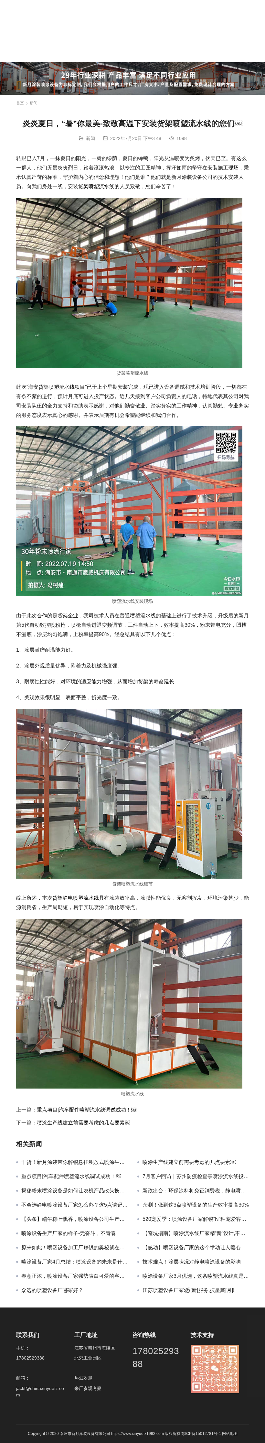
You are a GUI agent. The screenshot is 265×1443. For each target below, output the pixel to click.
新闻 (90, 138)
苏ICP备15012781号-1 (201, 1433)
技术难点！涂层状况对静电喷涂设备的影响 (192, 1261)
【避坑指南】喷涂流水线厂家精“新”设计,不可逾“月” (196, 1233)
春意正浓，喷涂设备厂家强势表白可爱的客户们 (74, 1276)
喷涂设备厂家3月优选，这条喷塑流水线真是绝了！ (196, 1276)
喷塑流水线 (143, 615)
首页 (20, 103)
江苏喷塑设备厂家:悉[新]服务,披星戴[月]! (188, 1290)
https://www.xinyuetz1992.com (137, 1433)
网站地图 (230, 1433)
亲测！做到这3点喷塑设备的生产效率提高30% (196, 1205)
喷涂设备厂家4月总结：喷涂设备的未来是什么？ (74, 1261)
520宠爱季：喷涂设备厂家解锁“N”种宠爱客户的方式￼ (196, 1219)
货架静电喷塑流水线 (75, 898)
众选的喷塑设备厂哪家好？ (52, 1290)
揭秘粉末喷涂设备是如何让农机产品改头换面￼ (74, 1190)
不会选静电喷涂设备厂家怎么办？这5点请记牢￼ (74, 1205)
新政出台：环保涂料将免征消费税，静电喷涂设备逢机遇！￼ (196, 1190)
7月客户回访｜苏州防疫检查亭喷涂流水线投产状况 (196, 1176)
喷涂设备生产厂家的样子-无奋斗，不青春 (68, 1233)
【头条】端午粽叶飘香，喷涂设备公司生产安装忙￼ (74, 1219)
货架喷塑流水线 (96, 186)
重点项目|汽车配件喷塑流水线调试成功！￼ (86, 1109)
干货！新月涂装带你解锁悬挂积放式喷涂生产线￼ (74, 1162)
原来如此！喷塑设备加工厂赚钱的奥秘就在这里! (74, 1247)
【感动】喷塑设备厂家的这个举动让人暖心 (192, 1247)
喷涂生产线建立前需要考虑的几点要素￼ (83, 1122)
